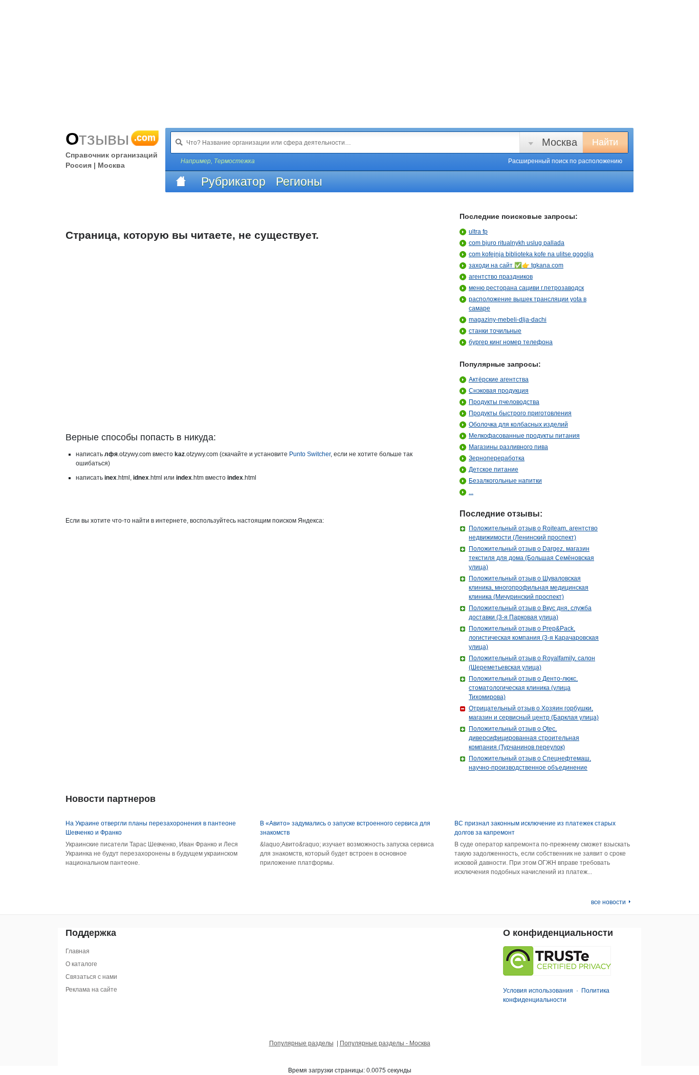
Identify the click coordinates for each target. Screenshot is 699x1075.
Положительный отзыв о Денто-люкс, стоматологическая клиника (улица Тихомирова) (523, 688)
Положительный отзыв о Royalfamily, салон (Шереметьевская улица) (532, 663)
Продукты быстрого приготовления (520, 413)
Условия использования (538, 990)
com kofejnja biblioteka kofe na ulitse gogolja (531, 254)
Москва (559, 142)
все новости (608, 902)
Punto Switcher (310, 454)
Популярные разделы (301, 1043)
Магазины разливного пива (508, 447)
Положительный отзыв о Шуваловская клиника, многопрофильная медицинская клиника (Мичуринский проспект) (528, 587)
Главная (77, 951)
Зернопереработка (497, 458)
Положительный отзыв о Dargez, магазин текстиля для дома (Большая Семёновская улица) (531, 558)
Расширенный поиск (565, 161)
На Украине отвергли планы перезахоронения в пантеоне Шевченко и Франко (150, 828)
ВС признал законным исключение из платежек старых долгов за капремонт (535, 828)
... (471, 492)
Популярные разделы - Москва (385, 1043)
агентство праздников (501, 276)
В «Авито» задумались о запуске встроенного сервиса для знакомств (345, 828)
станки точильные (495, 330)
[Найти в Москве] (179, 142)
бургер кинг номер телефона (511, 342)
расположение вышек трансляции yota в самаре (527, 304)
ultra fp (478, 231)
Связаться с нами (91, 976)
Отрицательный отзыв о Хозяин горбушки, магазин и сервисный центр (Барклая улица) (534, 713)
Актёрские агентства (499, 379)
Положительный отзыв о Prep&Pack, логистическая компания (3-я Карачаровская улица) (534, 638)
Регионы (299, 181)
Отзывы (110, 138)
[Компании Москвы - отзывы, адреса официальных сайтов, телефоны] (180, 181)
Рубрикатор (233, 181)
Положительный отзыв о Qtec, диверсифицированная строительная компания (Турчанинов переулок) (524, 738)
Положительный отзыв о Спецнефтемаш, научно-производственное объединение (530, 763)
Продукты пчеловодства (504, 402)
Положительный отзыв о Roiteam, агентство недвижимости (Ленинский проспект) (533, 533)
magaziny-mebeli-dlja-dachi (508, 319)
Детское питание (493, 469)
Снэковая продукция (499, 390)
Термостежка (234, 161)
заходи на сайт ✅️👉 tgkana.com (516, 265)
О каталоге (81, 964)
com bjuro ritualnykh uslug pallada (516, 243)
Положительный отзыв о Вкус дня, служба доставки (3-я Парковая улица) (530, 612)
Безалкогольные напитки (505, 480)
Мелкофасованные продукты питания (524, 435)
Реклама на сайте (91, 989)
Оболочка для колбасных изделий (518, 424)
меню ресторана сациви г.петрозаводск (526, 288)
